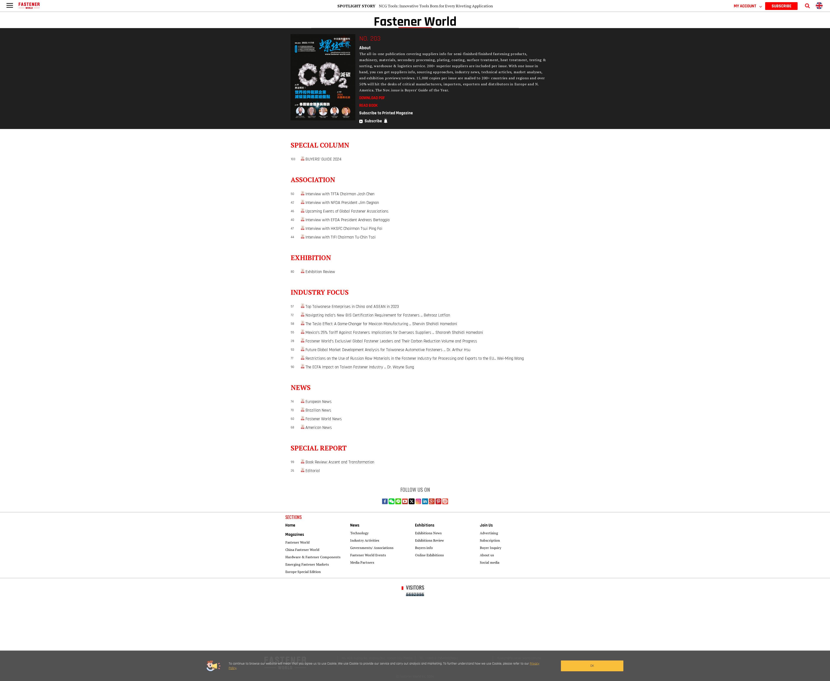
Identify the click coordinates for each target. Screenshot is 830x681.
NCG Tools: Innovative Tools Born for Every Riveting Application (436, 5)
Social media (489, 562)
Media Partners (362, 562)
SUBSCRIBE (781, 6)
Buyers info (424, 547)
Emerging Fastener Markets (307, 564)
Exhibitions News (428, 533)
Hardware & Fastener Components (312, 557)
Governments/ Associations (371, 547)
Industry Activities (364, 540)
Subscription (490, 540)
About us (487, 555)
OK (592, 665)
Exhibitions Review (429, 540)
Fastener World (297, 542)
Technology (359, 533)
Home (290, 525)
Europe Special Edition (303, 571)
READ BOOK (368, 105)
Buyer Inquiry (490, 547)
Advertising (489, 533)
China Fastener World (302, 549)
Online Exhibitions (429, 555)
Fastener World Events (368, 555)
